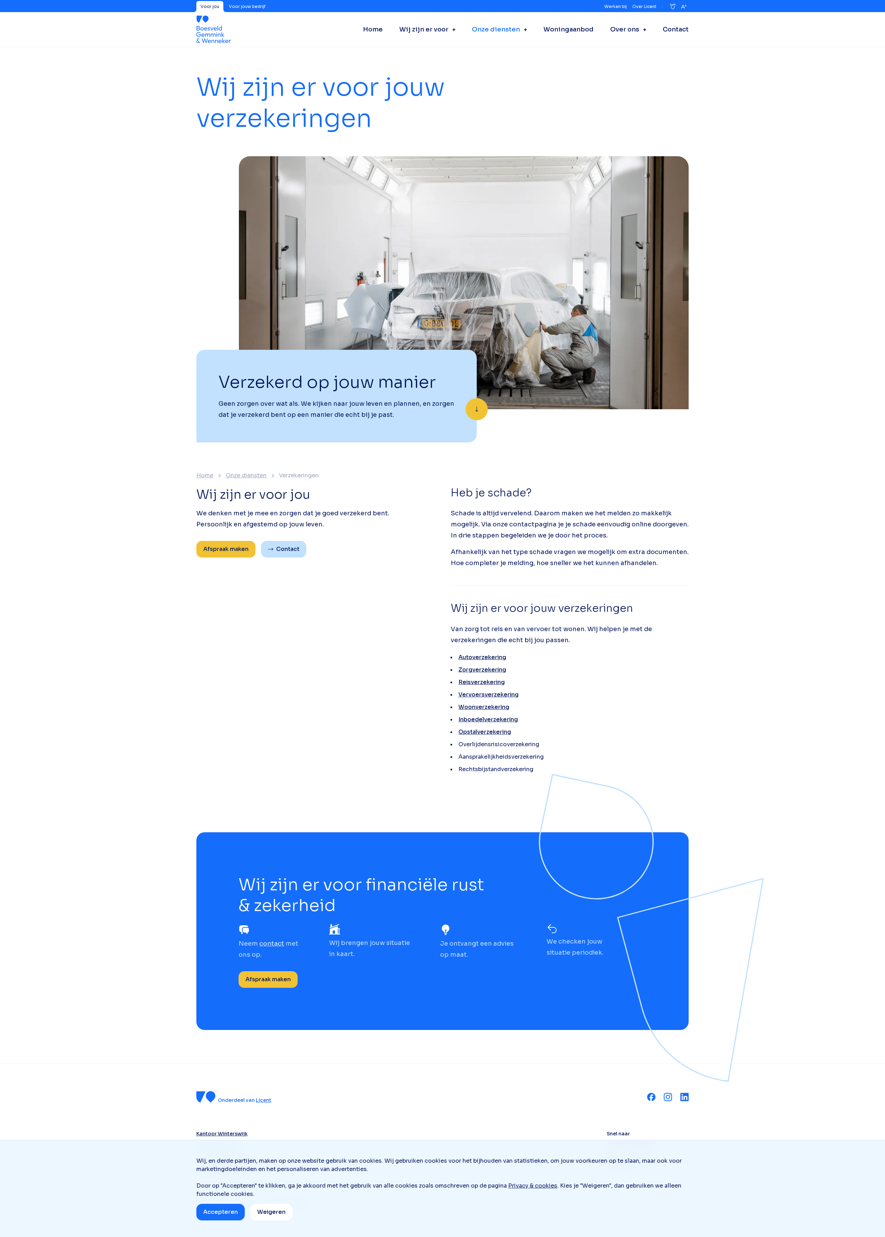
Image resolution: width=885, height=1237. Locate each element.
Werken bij (615, 6)
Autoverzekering (482, 657)
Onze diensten (246, 475)
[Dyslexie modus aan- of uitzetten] (673, 6)
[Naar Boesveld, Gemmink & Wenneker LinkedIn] (684, 1097)
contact (271, 943)
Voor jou (210, 6)
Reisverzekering (481, 682)
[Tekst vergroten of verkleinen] (684, 6)
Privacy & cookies (532, 1185)
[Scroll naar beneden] (477, 409)
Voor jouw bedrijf (247, 6)
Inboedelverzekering (488, 719)
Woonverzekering (483, 707)
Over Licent (644, 6)
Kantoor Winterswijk (222, 1134)
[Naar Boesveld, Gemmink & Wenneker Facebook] (651, 1097)
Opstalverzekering (484, 731)
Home (204, 475)
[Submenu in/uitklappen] (451, 29)
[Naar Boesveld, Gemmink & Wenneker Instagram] (668, 1097)
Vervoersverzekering (488, 694)
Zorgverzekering (482, 669)
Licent (263, 1100)
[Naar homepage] (213, 29)
